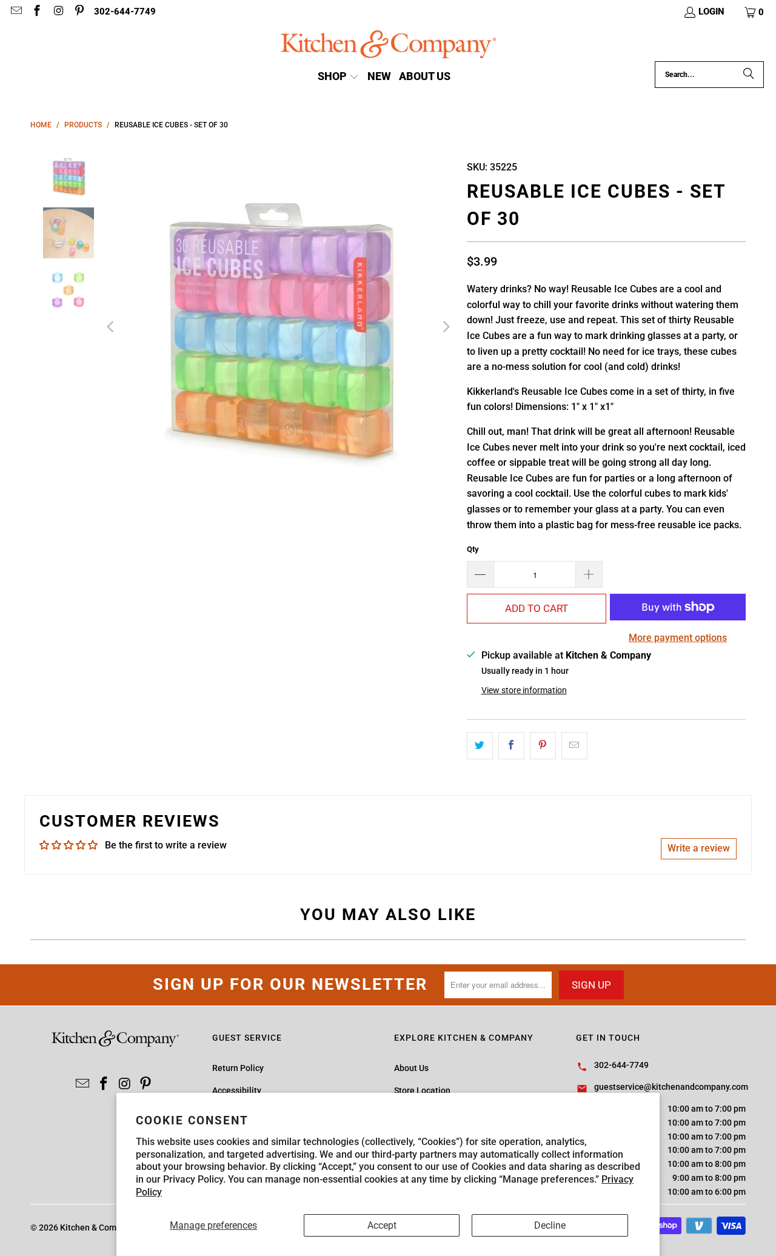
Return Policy (238, 1068)
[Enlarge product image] (278, 326)
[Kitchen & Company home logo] (388, 45)
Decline (550, 1225)
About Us (411, 1068)
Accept (381, 1225)
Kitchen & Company (97, 1227)
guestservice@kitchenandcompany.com (671, 1087)
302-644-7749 (125, 11)
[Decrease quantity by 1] (480, 574)
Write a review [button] (698, 848)
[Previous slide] (111, 326)
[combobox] (709, 74)
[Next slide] (445, 326)
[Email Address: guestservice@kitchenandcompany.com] (15, 12)
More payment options (678, 637)
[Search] (749, 74)
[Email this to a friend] (574, 746)
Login (711, 11)
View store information (524, 690)
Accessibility (236, 1090)
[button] (755, 12)
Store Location (422, 1090)
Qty (473, 549)
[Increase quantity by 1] (589, 574)
